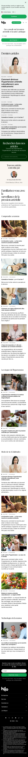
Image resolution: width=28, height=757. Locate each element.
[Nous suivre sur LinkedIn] (22, 717)
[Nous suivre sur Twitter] (9, 717)
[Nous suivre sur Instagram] (12, 717)
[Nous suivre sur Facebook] (5, 717)
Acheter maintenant (16, 22)
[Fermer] (25, 2)
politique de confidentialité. (14, 680)
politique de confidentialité (13, 45)
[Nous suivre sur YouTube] (15, 717)
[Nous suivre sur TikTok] (18, 717)
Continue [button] (14, 16)
